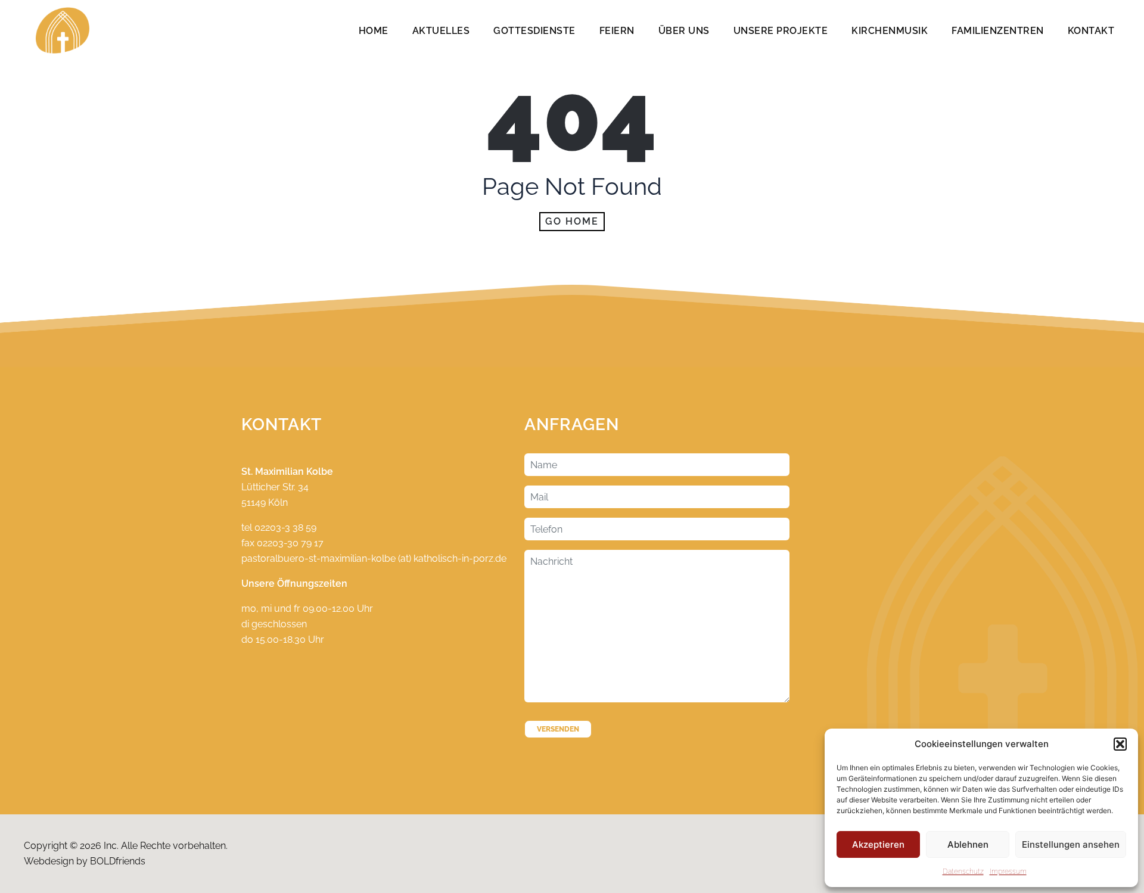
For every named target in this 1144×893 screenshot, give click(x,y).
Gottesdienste (534, 30)
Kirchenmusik (889, 30)
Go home (572, 221)
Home (373, 30)
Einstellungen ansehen (1071, 844)
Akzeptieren (878, 844)
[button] (1120, 744)
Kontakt (1091, 30)
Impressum (1008, 871)
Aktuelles (441, 30)
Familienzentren (998, 30)
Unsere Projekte (780, 30)
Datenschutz (963, 871)
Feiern (617, 30)
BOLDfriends (117, 861)
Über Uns (684, 30)
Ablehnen (967, 844)
